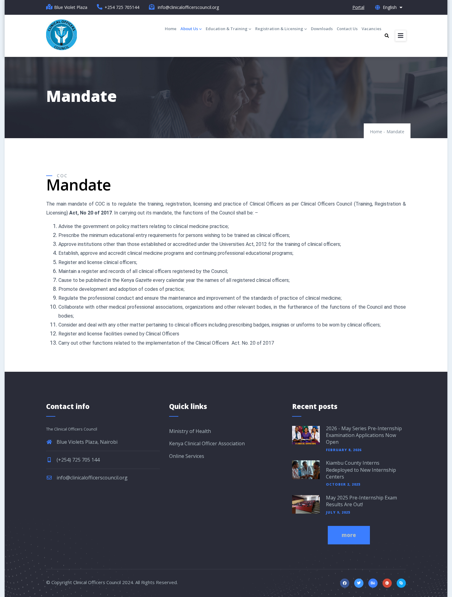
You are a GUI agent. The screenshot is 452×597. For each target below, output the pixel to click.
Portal (358, 7)
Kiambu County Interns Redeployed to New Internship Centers (361, 469)
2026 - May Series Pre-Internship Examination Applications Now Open (364, 435)
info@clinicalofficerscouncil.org (91, 477)
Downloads (322, 28)
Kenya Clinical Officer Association (207, 443)
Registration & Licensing (279, 28)
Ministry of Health (190, 431)
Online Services (186, 456)
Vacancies (371, 28)
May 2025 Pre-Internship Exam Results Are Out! (361, 501)
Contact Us (347, 28)
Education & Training (227, 28)
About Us (189, 28)
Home (170, 28)
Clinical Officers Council (97, 582)
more (349, 535)
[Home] (61, 35)
